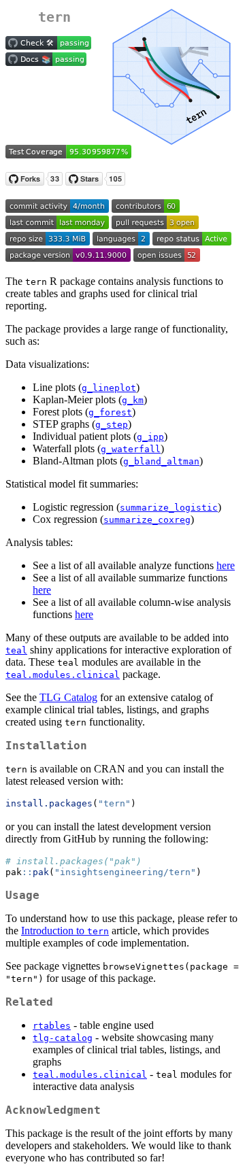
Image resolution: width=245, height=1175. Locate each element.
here (225, 565)
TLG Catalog (68, 697)
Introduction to (65, 930)
